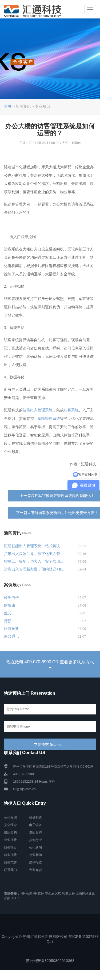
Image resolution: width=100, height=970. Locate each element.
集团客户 (35, 832)
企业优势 (10, 840)
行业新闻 (35, 855)
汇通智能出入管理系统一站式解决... (33, 546)
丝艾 (7, 613)
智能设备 (68, 893)
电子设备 (35, 825)
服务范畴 (10, 862)
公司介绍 (10, 817)
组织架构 (10, 832)
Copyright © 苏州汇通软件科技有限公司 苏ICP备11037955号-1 (50, 939)
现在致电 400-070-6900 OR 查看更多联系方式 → (50, 664)
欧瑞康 (9, 605)
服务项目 (10, 847)
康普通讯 (11, 636)
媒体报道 (35, 862)
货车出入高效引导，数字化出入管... (33, 553)
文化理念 (10, 825)
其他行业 (35, 840)
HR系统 (26, 893)
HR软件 (38, 893)
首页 (7, 106)
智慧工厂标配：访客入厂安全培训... (33, 561)
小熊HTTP (11, 898)
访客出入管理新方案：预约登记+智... (34, 569)
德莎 (7, 621)
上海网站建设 (85, 893)
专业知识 (35, 870)
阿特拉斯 (11, 628)
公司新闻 (35, 847)
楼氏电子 (11, 597)
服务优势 (10, 855)
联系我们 (10, 870)
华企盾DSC (53, 893)
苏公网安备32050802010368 (50, 960)
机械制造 (35, 817)
